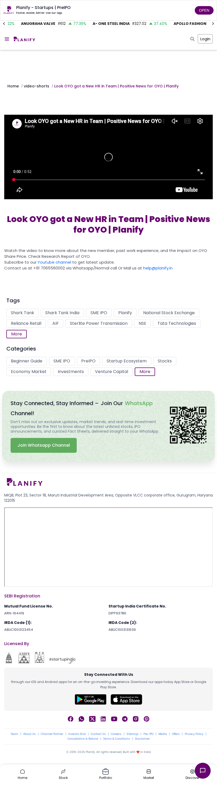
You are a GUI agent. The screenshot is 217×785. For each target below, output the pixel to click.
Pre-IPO (148, 734)
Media (163, 734)
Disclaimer (142, 739)
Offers (176, 734)
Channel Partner (52, 734)
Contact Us (98, 734)
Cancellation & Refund (82, 739)
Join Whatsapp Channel (43, 445)
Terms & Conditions (116, 739)
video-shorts (36, 86)
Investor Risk (77, 734)
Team (14, 734)
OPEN (204, 10)
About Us (29, 734)
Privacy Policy (194, 734)
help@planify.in (158, 268)
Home (13, 86)
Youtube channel (54, 262)
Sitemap (132, 734)
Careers (116, 734)
